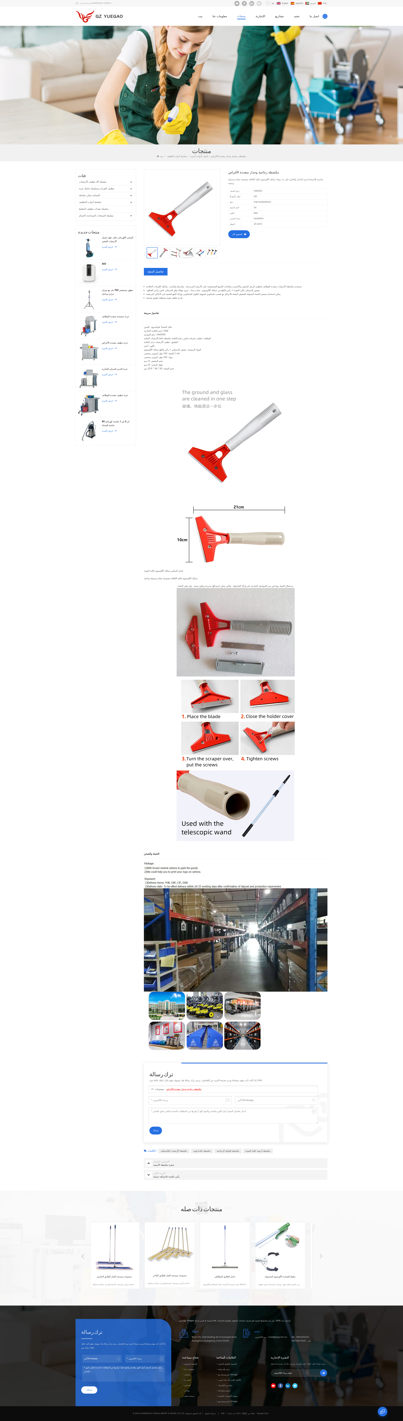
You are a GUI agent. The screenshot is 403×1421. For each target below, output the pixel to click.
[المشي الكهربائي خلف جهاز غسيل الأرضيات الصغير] (89, 247)
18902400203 (302, 1337)
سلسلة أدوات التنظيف (177, 156)
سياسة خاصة (189, 1396)
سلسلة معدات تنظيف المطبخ (93, 209)
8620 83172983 (299, 1340)
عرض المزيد (107, 247)
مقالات (187, 1390)
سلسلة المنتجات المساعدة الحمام (96, 216)
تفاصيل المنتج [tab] (156, 271)
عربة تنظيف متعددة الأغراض (115, 343)
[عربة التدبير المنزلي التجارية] (89, 378)
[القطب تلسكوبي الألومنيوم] (284, 1247)
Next (321, 1253)
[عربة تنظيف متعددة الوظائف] (89, 404)
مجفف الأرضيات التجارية (228, 1396)
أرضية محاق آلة (224, 1390)
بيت (200, 16)
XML (223, 1413)
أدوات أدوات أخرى (199, 156)
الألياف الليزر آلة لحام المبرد (229, 1380)
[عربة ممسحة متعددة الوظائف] (89, 326)
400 (104, 264)
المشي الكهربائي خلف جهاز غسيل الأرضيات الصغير (117, 239)
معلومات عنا (220, 16)
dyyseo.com (263, 1413)
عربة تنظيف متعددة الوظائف (115, 395)
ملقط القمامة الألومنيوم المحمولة (174, 1276)
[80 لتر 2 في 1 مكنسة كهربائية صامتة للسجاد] (89, 431)
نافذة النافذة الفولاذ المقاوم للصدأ (229, 1276)
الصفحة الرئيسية (190, 1364)
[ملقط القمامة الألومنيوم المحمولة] (174, 1247)
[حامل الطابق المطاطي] (119, 1247)
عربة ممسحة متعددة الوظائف (115, 316)
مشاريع (279, 16)
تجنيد (297, 16)
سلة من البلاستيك (225, 1385)
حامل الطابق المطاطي (118, 1276)
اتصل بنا (314, 16)
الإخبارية (260, 16)
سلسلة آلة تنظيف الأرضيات (93, 182)
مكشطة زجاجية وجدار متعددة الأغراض (184, 1089)
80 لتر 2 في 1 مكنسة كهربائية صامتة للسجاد (115, 423)
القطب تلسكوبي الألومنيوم (284, 1276)
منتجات (241, 16)
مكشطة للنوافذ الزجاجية (228, 1151)
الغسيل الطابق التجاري (227, 1364)
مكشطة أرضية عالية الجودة (257, 1151)
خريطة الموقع (210, 1413)
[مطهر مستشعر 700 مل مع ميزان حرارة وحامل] (89, 299)
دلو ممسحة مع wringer (228, 1374)
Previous (82, 1253)
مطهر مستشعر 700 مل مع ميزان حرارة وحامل (117, 292)
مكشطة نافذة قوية (202, 1151)
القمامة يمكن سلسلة (89, 195)
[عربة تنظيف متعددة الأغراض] (89, 352)
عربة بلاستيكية (224, 1369)
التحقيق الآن (237, 234)
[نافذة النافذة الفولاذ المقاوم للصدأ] (229, 1247)
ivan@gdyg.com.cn (277, 1337)
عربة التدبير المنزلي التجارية (115, 369)
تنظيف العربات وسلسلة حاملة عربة (96, 189)
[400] (89, 273)
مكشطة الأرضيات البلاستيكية (174, 1151)
